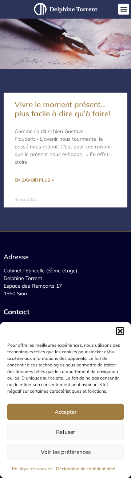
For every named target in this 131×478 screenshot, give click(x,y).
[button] (120, 331)
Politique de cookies (32, 468)
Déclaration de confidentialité (85, 468)
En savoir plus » (34, 180)
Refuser (65, 431)
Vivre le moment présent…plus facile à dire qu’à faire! (62, 109)
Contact (17, 311)
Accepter (66, 411)
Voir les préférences (66, 451)
